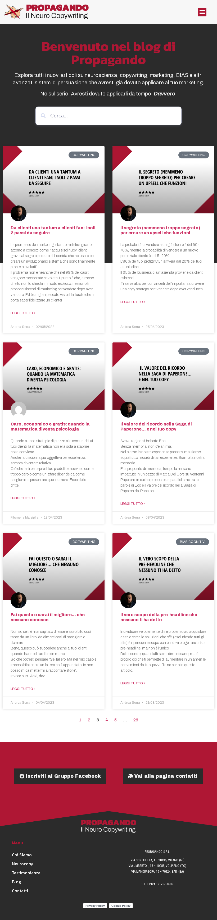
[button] (202, 12)
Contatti (20, 890)
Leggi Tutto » (23, 313)
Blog (16, 881)
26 (135, 720)
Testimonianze (23, 872)
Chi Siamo (22, 855)
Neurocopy (22, 864)
